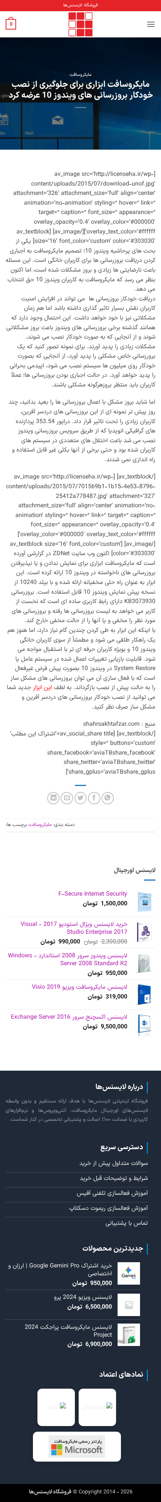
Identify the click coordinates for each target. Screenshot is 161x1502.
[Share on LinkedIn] (53, 798)
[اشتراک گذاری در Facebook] (94, 798)
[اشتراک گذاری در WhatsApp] (107, 798)
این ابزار (42, 687)
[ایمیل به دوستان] (67, 798)
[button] (150, 24)
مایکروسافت (80, 75)
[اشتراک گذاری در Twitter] (81, 798)
